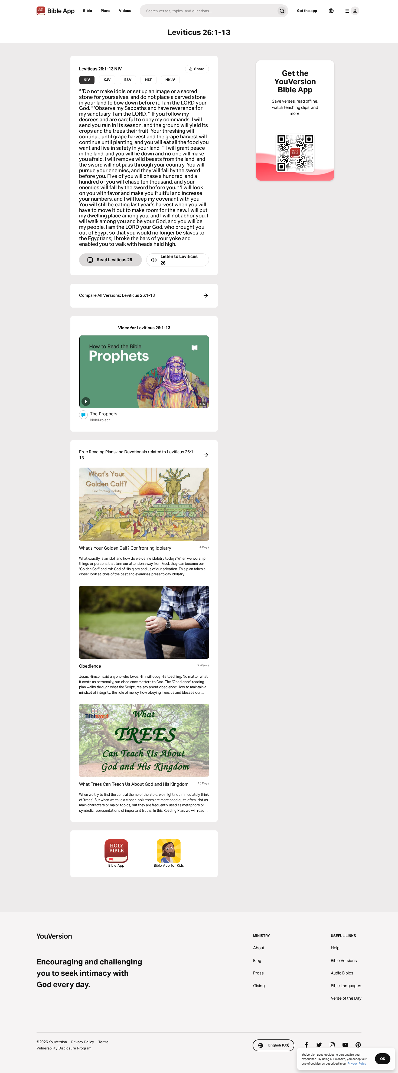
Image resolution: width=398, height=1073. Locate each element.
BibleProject (100, 420)
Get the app (307, 10)
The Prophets (109, 413)
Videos (125, 10)
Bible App (116, 865)
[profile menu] (351, 10)
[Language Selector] (331, 10)
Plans (105, 10)
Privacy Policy (82, 1042)
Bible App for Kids (169, 865)
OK (382, 1058)
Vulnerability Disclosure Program (64, 1048)
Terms (103, 1042)
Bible (87, 10)
